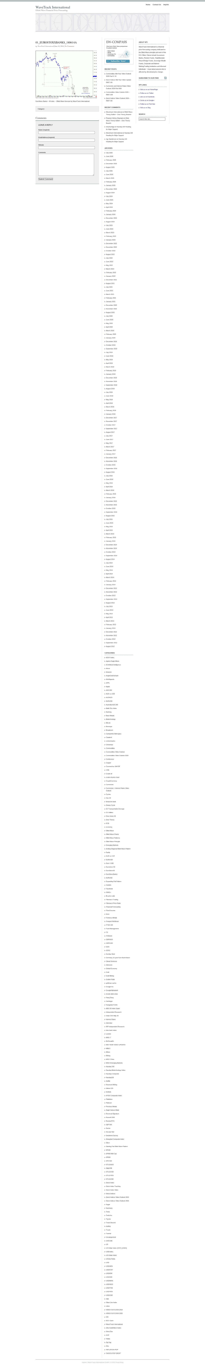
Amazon (109, 672)
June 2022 (109, 261)
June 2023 (109, 229)
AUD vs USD (110, 694)
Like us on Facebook (147, 97)
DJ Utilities (109, 812)
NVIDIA (108, 1092)
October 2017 (110, 425)
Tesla (108, 1212)
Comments (42, 152)
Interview (109, 1023)
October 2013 (110, 595)
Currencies (110, 784)
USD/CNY (109, 1270)
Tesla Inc (109, 1215)
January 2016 (110, 497)
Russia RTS (110, 1121)
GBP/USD (109, 943)
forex (107, 914)
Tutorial (108, 1233)
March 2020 (110, 330)
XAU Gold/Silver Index (113, 1328)
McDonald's (110, 1041)
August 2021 (110, 283)
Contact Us (157, 4)
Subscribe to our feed (149, 78)
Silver (108, 1143)
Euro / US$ (109, 863)
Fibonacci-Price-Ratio (113, 903)
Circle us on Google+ (147, 100)
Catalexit (109, 737)
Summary (109, 1208)
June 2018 (109, 396)
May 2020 (109, 323)
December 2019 (111, 341)
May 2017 (109, 443)
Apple (108, 686)
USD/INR (109, 1277)
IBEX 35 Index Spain (113, 1008)
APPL (108, 683)
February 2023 (111, 236)
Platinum (109, 1103)
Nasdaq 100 (110, 1066)
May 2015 (109, 526)
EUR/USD (109, 859)
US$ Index (109, 1251)
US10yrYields (110, 1259)
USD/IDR (109, 1273)
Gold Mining (110, 976)
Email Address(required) (46, 137)
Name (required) (44, 130)
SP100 (108, 1150)
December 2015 (111, 501)
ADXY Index (110, 657)
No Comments (69, 46)
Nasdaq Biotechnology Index (115, 1070)
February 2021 (111, 298)
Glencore (109, 965)
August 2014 (110, 559)
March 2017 (110, 447)
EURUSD (109, 878)
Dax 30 (108, 798)
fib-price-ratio (110, 896)
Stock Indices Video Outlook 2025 (117, 1201)
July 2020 (109, 316)
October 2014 (110, 552)
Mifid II (108, 1048)
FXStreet (109, 936)
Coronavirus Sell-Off (113, 766)
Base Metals (110, 715)
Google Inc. (110, 987)
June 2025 (109, 174)
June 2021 (109, 290)
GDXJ (108, 950)
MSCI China (110, 1059)
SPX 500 (109, 1161)
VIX (107, 1317)
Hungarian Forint (111, 1005)
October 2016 (110, 465)
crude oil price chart (112, 777)
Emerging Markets (112, 845)
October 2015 (110, 508)
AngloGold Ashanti (112, 675)
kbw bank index (111, 1030)
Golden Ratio (110, 979)
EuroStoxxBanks (111, 874)
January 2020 (110, 338)
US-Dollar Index (111, 1255)
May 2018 (109, 399)
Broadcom (109, 730)
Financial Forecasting (113, 907)
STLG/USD (110, 1172)
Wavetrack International (114, 112)
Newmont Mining (111, 1085)
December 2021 (111, 280)
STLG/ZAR (110, 1179)
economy (109, 827)
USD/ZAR (109, 1295)
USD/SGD (109, 1284)
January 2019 (110, 374)
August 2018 (110, 388)
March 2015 (110, 534)
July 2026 (109, 153)
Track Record (110, 1222)
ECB (107, 823)
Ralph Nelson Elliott (112, 1110)
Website (41, 145)
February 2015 (111, 537)
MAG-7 (108, 1037)
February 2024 (111, 211)
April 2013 (109, 617)
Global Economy (111, 968)
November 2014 (111, 548)
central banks (110, 741)
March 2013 (110, 621)
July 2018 (109, 392)
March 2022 (110, 269)
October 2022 (110, 251)
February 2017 (111, 450)
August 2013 (110, 603)
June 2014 (109, 566)
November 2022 (111, 247)
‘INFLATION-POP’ (112, 1349)
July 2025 (109, 171)
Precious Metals (111, 1106)
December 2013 (111, 588)
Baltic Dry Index (111, 708)
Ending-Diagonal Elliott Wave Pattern (118, 849)
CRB (107, 770)
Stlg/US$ (109, 1168)
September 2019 (111, 349)
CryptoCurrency (111, 781)
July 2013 (109, 606)
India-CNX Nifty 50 (112, 1016)
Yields (108, 1339)
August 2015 (110, 516)
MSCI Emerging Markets (114, 1063)
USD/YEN (109, 1291)
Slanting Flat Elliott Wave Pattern (117, 1146)
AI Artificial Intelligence (113, 665)
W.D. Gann (109, 1320)
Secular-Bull (110, 1132)
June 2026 (109, 156)
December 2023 (111, 218)
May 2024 (109, 203)
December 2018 (111, 378)
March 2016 (110, 490)
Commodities (110, 748)
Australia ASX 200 (112, 705)
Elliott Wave (110, 830)
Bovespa (109, 726)
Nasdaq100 (110, 1077)
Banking (108, 712)
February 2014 (111, 581)
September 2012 (111, 643)
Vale (107, 1299)
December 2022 (111, 243)
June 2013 (109, 610)
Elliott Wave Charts (112, 834)
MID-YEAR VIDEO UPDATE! (115, 1045)
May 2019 (109, 359)
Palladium (109, 1099)
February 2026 (111, 160)
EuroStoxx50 (110, 870)
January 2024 (110, 214)
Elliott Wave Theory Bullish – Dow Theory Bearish (118, 120)
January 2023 (110, 240)
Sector (108, 1128)
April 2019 (109, 363)
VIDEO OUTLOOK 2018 (114, 1310)
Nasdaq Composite (112, 1074)
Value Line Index (111, 1302)
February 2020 (111, 334)
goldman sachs (111, 983)
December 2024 (111, 189)
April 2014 (109, 574)
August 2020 (110, 312)
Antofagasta (110, 679)
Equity (108, 852)
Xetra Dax (109, 1331)
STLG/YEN (110, 1175)
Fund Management (112, 928)
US (107, 1244)
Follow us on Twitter (147, 93)
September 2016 (111, 468)
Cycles (108, 794)
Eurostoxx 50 (110, 867)
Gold (107, 972)
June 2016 (109, 479)
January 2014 (110, 584)
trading (108, 1226)
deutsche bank (111, 801)
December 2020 (111, 305)
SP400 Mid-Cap (111, 1153)
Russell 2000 (110, 1117)
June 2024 (109, 200)
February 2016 (111, 494)
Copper (108, 763)
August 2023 (110, 222)
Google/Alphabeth (112, 990)
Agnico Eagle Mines (112, 661)
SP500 (108, 1157)
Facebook (109, 889)
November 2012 (111, 635)
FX (107, 932)
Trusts (108, 1230)
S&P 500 (109, 1124)
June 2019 (109, 356)
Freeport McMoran (112, 921)
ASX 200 (109, 690)
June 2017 (109, 439)
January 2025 (110, 185)
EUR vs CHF (110, 856)
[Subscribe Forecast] (118, 63)
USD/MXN (109, 1281)
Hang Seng (110, 997)
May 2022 (109, 265)
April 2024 (109, 207)
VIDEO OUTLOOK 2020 (114, 1313)
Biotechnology (110, 719)
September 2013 (111, 599)
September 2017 (111, 428)
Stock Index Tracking (113, 1186)
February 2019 (111, 370)
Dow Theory (110, 820)
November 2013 (111, 592)
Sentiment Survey (112, 1135)
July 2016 (109, 476)
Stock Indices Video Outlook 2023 (117, 1197)
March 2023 (110, 232)
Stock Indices (110, 1193)
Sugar (108, 1204)
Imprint (166, 4)
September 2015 (111, 512)
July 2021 (109, 287)
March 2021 (110, 294)
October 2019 (110, 345)
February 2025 (111, 182)
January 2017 (110, 454)
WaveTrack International (53, 7)
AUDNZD (109, 697)
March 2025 (110, 178)
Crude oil (109, 773)
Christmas (109, 744)
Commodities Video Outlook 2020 (117, 755)
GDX (107, 947)
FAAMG (108, 885)
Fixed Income (110, 910)
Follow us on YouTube (147, 104)
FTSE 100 (109, 925)
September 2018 (111, 385)
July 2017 (109, 436)
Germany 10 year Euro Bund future (118, 957)
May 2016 (109, 483)
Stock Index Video (112, 1190)
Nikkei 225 (109, 1088)
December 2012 (111, 632)
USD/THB (109, 1288)
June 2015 (109, 523)
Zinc (107, 1346)
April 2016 (109, 486)
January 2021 (110, 301)
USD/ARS (109, 1266)
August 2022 (110, 254)
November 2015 (111, 505)
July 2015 (109, 519)
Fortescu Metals (111, 918)
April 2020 (109, 327)
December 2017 (111, 418)
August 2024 (110, 192)
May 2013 (109, 614)
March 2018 (110, 407)
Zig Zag (108, 1342)
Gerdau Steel (110, 954)
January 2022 (110, 276)
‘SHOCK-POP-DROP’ (113, 1353)
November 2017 (111, 421)
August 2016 (110, 472)
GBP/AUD (109, 939)
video (108, 1306)
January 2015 (110, 541)
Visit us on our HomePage (149, 89)
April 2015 (109, 530)
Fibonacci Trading (112, 899)
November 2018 (111, 381)
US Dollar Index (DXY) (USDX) (116, 1248)
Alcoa (108, 668)
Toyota (108, 1219)
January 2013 (110, 628)
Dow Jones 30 (111, 816)
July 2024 (109, 196)
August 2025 (110, 167)
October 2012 (110, 639)
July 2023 (109, 225)
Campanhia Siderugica (113, 734)
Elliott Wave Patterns (113, 838)
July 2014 (109, 563)
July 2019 (109, 352)
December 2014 (111, 545)
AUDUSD (109, 701)
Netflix (108, 1081)
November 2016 (111, 461)
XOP (107, 1335)
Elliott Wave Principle (113, 841)
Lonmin (108, 1034)
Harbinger (109, 1001)
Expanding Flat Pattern (113, 881)
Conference (110, 759)
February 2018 (111, 410)
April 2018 (109, 403)
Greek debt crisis (112, 994)
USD (107, 1262)
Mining (108, 1055)
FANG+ (108, 892)
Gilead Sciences (111, 961)
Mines (108, 1052)
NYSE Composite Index (114, 1095)
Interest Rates (111, 1019)
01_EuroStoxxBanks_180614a (56, 42)
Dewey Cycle (110, 805)
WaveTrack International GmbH (98, 1362)
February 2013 (111, 624)
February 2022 (111, 272)
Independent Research (113, 1012)
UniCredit (109, 1241)
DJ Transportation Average (115, 809)
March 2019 (110, 367)
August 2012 (110, 646)
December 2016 (111, 457)
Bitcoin (108, 723)
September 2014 (111, 555)
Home (148, 4)
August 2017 (110, 432)
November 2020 (111, 309)
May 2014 (109, 570)
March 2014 (110, 577)
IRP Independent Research (115, 1026)
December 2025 (111, 163)
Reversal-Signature (112, 1114)
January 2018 (110, 414)
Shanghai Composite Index (115, 1139)
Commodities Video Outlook (115, 752)
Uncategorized (111, 1237)
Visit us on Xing (145, 107)
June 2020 (109, 320)
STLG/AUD (110, 1164)
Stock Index (110, 1183)
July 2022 (109, 258)
